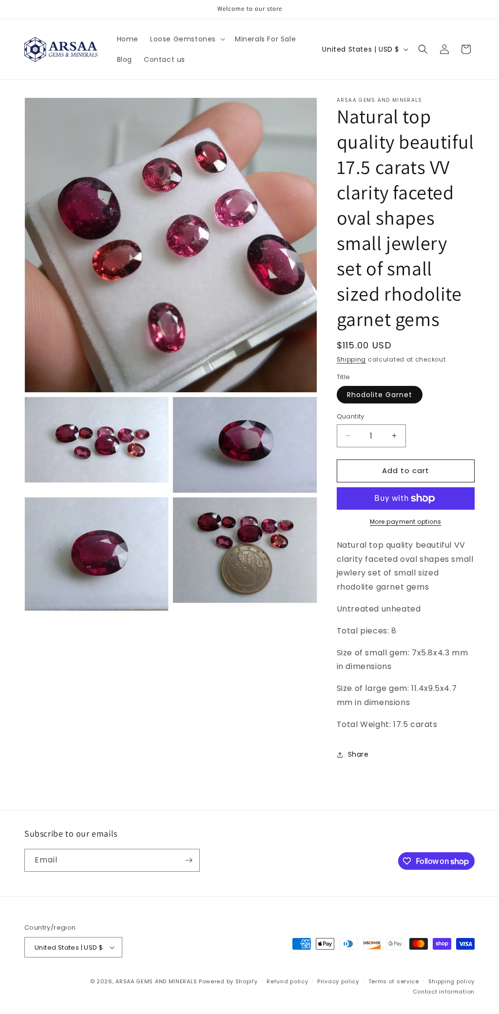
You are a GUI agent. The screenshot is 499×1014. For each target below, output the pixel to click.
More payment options (405, 521)
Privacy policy (338, 981)
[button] (186, 39)
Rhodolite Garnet (379, 395)
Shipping (351, 359)
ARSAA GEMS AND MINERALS (156, 981)
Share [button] (358, 754)
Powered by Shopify (228, 981)
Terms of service (393, 981)
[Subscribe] (188, 860)
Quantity (351, 416)
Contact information (444, 991)
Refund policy (287, 981)
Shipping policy (451, 981)
